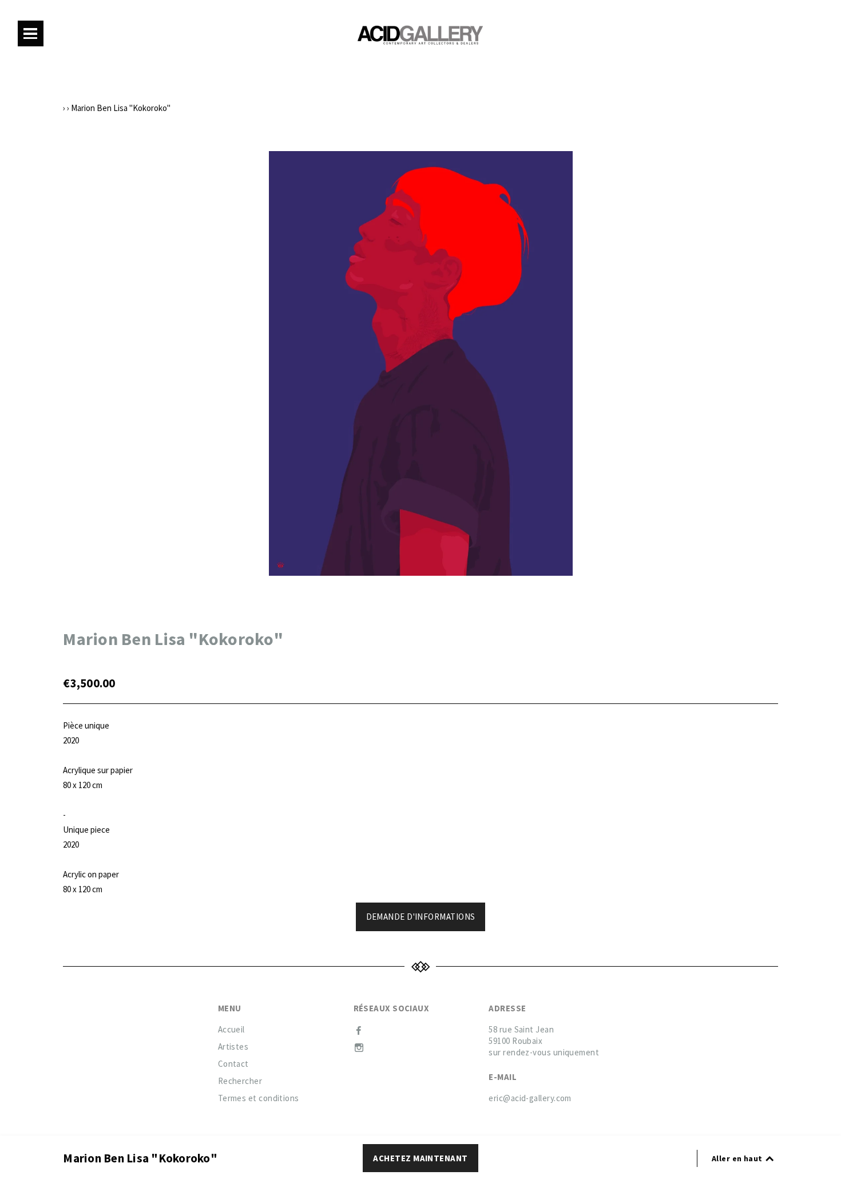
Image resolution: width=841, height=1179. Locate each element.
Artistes (233, 1046)
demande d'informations (420, 916)
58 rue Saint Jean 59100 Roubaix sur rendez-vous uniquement (544, 1041)
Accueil (231, 1029)
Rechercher (240, 1080)
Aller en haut (738, 1158)
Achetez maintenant (420, 1158)
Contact (233, 1063)
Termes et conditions (258, 1098)
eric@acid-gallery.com (530, 1098)
